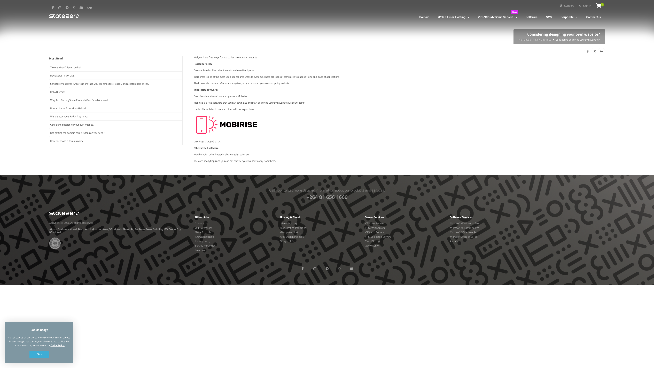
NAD (89, 8)
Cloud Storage (373, 241)
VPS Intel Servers (374, 223)
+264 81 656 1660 (327, 197)
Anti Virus (455, 241)
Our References (203, 228)
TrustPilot (200, 250)
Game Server (372, 245)
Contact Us (201, 223)
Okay (39, 354)
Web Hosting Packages (293, 228)
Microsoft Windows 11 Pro (464, 223)
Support (569, 5)
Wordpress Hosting (290, 232)
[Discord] (81, 7)
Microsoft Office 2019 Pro (464, 236)
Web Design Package (292, 236)
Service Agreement (205, 245)
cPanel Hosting (288, 223)
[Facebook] (52, 7)
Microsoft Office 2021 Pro (463, 232)
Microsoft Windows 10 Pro (464, 228)
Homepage (525, 39)
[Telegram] (67, 7)
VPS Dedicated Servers (378, 236)
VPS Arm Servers (374, 232)
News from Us (543, 39)
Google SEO (287, 241)
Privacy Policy (203, 241)
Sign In (586, 5)
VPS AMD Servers (375, 228)
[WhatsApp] (74, 7)
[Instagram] (59, 7)
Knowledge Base (204, 236)
